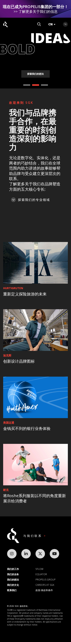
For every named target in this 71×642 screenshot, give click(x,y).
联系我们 (12, 590)
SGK (5, 24)
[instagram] (12, 553)
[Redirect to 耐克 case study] (35, 465)
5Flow (39, 569)
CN (50, 24)
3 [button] (44, 85)
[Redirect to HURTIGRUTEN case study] (35, 263)
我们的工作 (13, 569)
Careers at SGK (45, 585)
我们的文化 (13, 585)
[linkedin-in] (26, 553)
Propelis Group (45, 579)
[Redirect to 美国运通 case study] (35, 397)
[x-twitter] (40, 553)
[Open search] (39, 24)
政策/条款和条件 (44, 590)
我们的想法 (13, 579)
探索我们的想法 (35, 73)
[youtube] (54, 553)
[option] (35, 44)
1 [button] (26, 85)
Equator (41, 574)
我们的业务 (13, 574)
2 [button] (35, 85)
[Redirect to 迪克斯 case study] (35, 330)
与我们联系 (33, 536)
